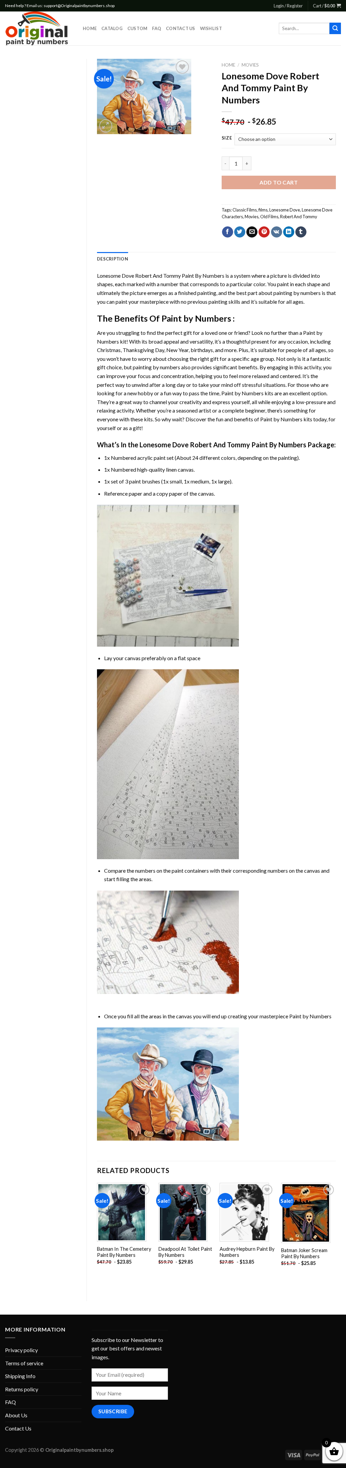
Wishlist (211, 28)
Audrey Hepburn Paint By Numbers (247, 1252)
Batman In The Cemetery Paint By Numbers (124, 1252)
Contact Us (180, 28)
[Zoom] (106, 125)
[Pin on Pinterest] (264, 232)
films (263, 210)
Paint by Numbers (196, 318)
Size (227, 138)
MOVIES (250, 65)
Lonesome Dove (284, 210)
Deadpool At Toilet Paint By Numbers (185, 1252)
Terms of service (24, 1363)
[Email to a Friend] (251, 232)
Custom (137, 28)
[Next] (335, 1236)
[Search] (335, 28)
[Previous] (97, 1236)
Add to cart (279, 182)
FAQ (156, 28)
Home (90, 28)
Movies (251, 216)
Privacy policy (21, 1350)
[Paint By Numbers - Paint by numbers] (39, 28)
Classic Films (244, 210)
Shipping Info (20, 1376)
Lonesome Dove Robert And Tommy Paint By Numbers (160, 275)
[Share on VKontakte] (276, 232)
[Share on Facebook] (227, 232)
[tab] (112, 259)
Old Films (269, 216)
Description (112, 259)
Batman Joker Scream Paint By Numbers (304, 1253)
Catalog (112, 28)
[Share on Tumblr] (300, 232)
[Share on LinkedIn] (288, 232)
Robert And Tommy (298, 216)
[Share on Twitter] (239, 232)
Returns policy (21, 1389)
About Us (16, 1415)
